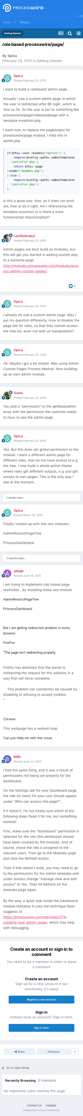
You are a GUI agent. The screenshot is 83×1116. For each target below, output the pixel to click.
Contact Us (34, 1105)
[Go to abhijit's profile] (7, 573)
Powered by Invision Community (41, 1110)
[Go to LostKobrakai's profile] (7, 238)
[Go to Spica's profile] (7, 78)
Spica (12, 56)
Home (7, 22)
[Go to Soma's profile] (7, 396)
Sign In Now (41, 1027)
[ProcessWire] (23, 8)
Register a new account (41, 999)
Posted (30, 80)
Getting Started (49, 61)
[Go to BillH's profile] (7, 759)
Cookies (51, 1105)
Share (21, 1051)
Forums (24, 22)
